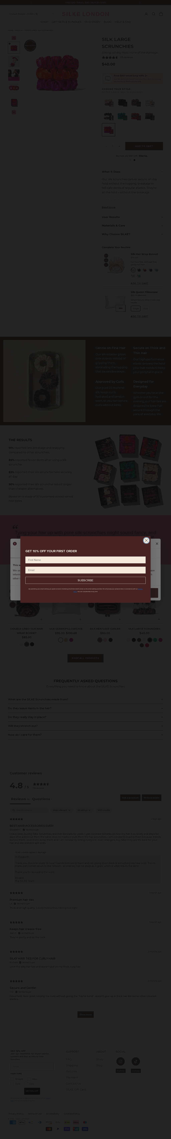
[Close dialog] (146, 540)
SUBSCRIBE (85, 580)
